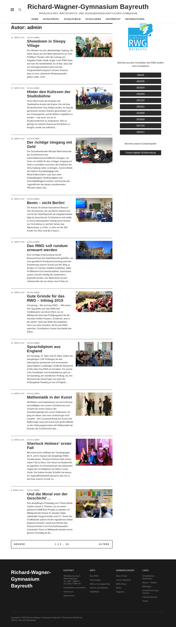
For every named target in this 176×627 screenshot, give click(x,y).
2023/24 (141, 87)
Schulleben (93, 19)
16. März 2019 (17, 292)
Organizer (120, 592)
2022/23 (141, 94)
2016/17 (141, 132)
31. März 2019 (17, 38)
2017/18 (141, 125)
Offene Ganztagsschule (100, 584)
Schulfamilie (72, 19)
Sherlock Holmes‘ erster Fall (49, 445)
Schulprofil (51, 19)
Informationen (135, 19)
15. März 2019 (17, 343)
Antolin (145, 601)
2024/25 (141, 81)
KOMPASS (94, 592)
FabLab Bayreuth (149, 597)
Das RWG (94, 576)
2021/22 (141, 100)
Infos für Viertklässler (99, 588)
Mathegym (147, 586)
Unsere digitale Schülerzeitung (141, 152)
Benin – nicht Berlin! (46, 203)
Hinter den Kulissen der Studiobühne (49, 94)
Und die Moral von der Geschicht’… (47, 496)
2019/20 (141, 113)
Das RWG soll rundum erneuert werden (47, 248)
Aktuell (140, 75)
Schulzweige (95, 580)
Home (34, 19)
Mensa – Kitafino (149, 582)
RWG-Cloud (121, 584)
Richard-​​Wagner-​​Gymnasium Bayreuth (88, 6)
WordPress (77, 617)
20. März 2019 (17, 242)
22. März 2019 (17, 199)
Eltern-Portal (121, 576)
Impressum (68, 592)
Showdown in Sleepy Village (46, 43)
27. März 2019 (17, 88)
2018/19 (141, 119)
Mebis (118, 588)
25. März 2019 (17, 139)
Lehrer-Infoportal (123, 580)
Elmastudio (31, 620)
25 (67, 544)
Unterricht (113, 19)
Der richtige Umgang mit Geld (49, 144)
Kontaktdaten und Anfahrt (75, 588)
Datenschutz (69, 596)
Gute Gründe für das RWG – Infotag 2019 (46, 298)
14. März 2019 (17, 394)
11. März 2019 (17, 440)
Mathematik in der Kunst (49, 397)
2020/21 (141, 106)
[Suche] (20, 10)
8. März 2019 (17, 490)
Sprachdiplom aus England (44, 349)
